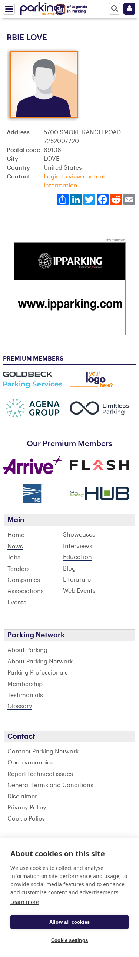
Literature (77, 580)
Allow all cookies (69, 922)
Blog (69, 569)
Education (77, 557)
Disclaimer (22, 797)
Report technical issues (40, 774)
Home (15, 535)
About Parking (27, 650)
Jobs (13, 558)
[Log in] (129, 9)
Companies (23, 580)
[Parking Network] (40, 7)
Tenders (18, 569)
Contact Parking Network (43, 752)
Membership (25, 684)
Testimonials (25, 695)
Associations (25, 591)
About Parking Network (40, 662)
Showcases (79, 535)
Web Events (79, 591)
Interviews (77, 546)
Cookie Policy (26, 819)
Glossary (19, 706)
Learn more (24, 901)
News (15, 546)
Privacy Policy (26, 808)
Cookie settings (69, 940)
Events (16, 603)
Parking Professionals (37, 673)
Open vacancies (30, 763)
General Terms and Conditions (50, 785)
